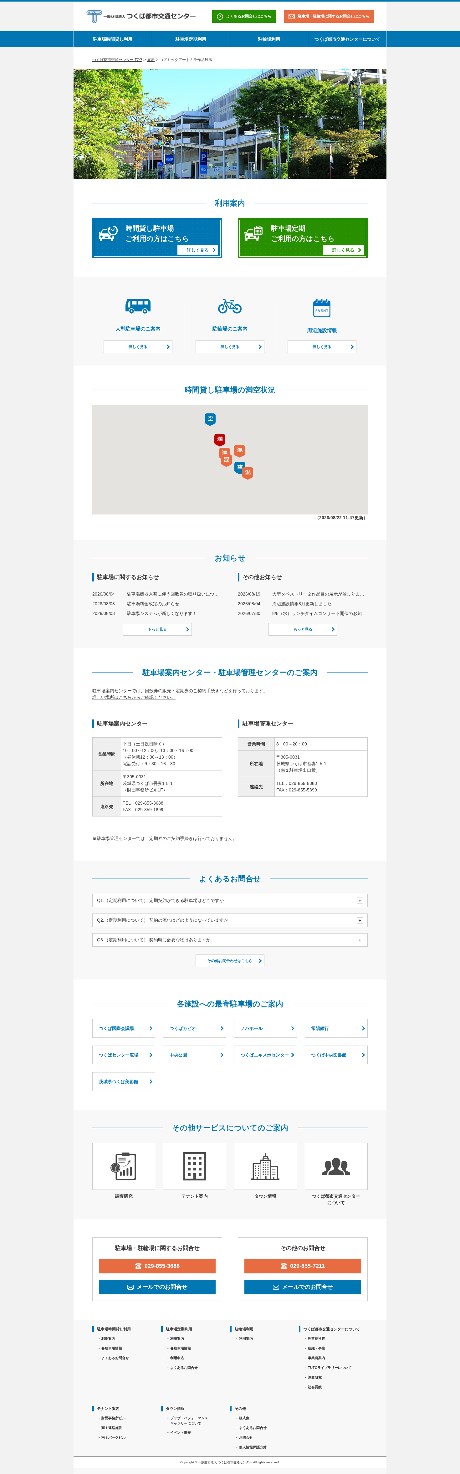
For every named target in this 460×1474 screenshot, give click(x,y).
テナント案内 (108, 1408)
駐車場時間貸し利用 (112, 39)
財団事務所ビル (113, 1418)
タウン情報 (175, 1408)
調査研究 (315, 1377)
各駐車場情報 (111, 1348)
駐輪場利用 (269, 39)
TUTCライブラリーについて (330, 1367)
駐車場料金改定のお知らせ (153, 603)
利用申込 (177, 1358)
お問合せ (246, 1437)
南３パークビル (113, 1437)
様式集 (244, 1418)
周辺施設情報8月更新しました (302, 603)
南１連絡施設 (111, 1428)
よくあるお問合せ (115, 1358)
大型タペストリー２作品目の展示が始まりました (320, 593)
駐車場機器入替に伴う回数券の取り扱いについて (174, 593)
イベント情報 (180, 1432)
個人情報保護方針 (253, 1447)
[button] (226, 460)
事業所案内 (316, 1358)
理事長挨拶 (316, 1338)
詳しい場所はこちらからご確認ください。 (134, 697)
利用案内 (108, 1338)
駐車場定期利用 (191, 39)
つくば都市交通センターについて (347, 39)
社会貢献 (315, 1387)
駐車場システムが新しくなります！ (162, 613)
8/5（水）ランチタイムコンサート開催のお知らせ (320, 613)
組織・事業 (316, 1348)
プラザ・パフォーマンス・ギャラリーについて (191, 1420)
